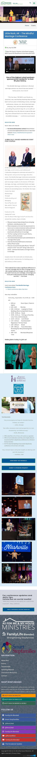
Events (3, 663)
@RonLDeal (9, 723)
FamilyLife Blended (12, 715)
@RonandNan (10, 736)
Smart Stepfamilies (12, 719)
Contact (4, 676)
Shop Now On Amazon (12, 696)
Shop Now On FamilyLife (13, 699)
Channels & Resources (9, 673)
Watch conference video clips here (17, 289)
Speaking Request (7, 670)
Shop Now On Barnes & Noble (15, 703)
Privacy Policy (16, 753)
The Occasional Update (13, 744)
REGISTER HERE (10, 122)
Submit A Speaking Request (18, 468)
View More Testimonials (18, 460)
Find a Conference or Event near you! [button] (18, 609)
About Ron (5, 660)
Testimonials (5, 667)
